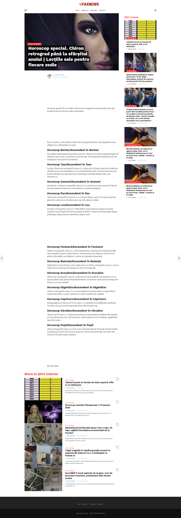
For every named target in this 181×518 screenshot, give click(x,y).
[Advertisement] (83, 94)
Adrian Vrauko (59, 75)
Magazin (93, 10)
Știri (77, 10)
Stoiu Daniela (132, 84)
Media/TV (85, 10)
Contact (102, 10)
